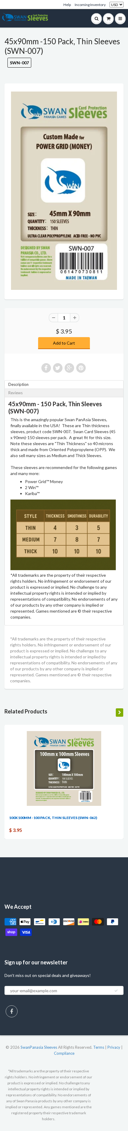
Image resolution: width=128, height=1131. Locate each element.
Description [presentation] (18, 384)
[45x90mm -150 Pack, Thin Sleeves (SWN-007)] (64, 190)
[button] (127, 1128)
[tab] (64, 384)
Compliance (64, 1053)
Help (67, 4)
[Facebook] (12, 1011)
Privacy (113, 1047)
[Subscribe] (116, 990)
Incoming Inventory (90, 4)
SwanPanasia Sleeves (39, 1047)
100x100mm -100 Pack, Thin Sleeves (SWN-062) (53, 817)
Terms (98, 1047)
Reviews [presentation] (15, 392)
